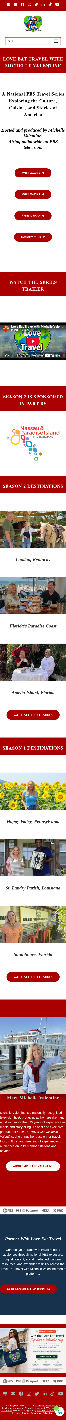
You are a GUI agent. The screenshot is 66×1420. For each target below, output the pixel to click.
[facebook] (21, 1393)
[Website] (5, 1393)
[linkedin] (45, 1393)
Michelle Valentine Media (51, 1410)
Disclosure (36, 1413)
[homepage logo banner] (33, 1378)
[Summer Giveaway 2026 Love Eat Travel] (33, 1330)
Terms (25, 1413)
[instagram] (29, 1393)
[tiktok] (52, 1393)
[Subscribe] (13, 1393)
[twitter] (36, 1393)
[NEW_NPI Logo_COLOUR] (33, 425)
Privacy (16, 1413)
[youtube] (60, 1393)
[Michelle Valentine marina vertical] (33, 1019)
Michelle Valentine (45, 1405)
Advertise (48, 1413)
